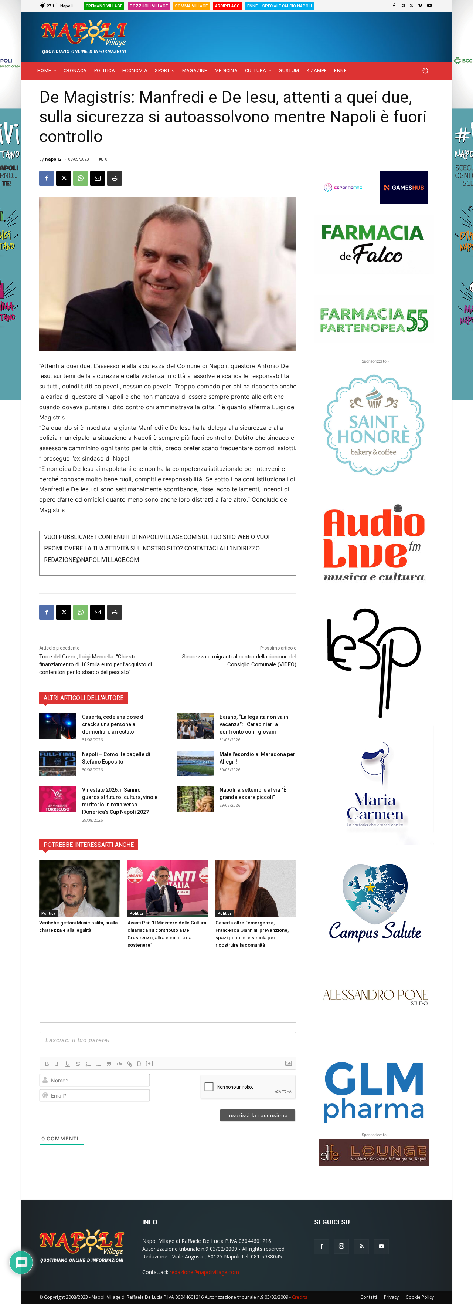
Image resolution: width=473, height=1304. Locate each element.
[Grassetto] (47, 1063)
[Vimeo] (420, 5)
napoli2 (53, 159)
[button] (425, 71)
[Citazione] (109, 1063)
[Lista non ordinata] (98, 1063)
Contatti (368, 1297)
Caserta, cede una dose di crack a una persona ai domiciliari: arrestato (113, 724)
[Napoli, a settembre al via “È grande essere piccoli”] (195, 799)
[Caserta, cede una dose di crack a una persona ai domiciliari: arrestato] (57, 726)
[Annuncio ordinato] (88, 1063)
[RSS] (361, 1246)
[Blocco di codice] (119, 1063)
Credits (299, 1297)
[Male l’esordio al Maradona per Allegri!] (195, 763)
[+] (150, 1063)
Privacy (391, 1297)
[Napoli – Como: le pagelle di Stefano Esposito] (57, 763)
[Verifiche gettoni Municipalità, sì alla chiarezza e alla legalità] (79, 888)
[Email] (97, 178)
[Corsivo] (57, 1063)
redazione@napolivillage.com (204, 1272)
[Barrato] (78, 1063)
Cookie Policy (420, 1297)
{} (139, 1063)
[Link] (130, 1063)
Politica (48, 913)
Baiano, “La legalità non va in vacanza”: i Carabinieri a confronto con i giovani (254, 724)
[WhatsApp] (80, 178)
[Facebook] (393, 5)
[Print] (114, 178)
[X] (411, 5)
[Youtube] (429, 5)
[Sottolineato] (67, 1063)
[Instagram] (402, 5)
